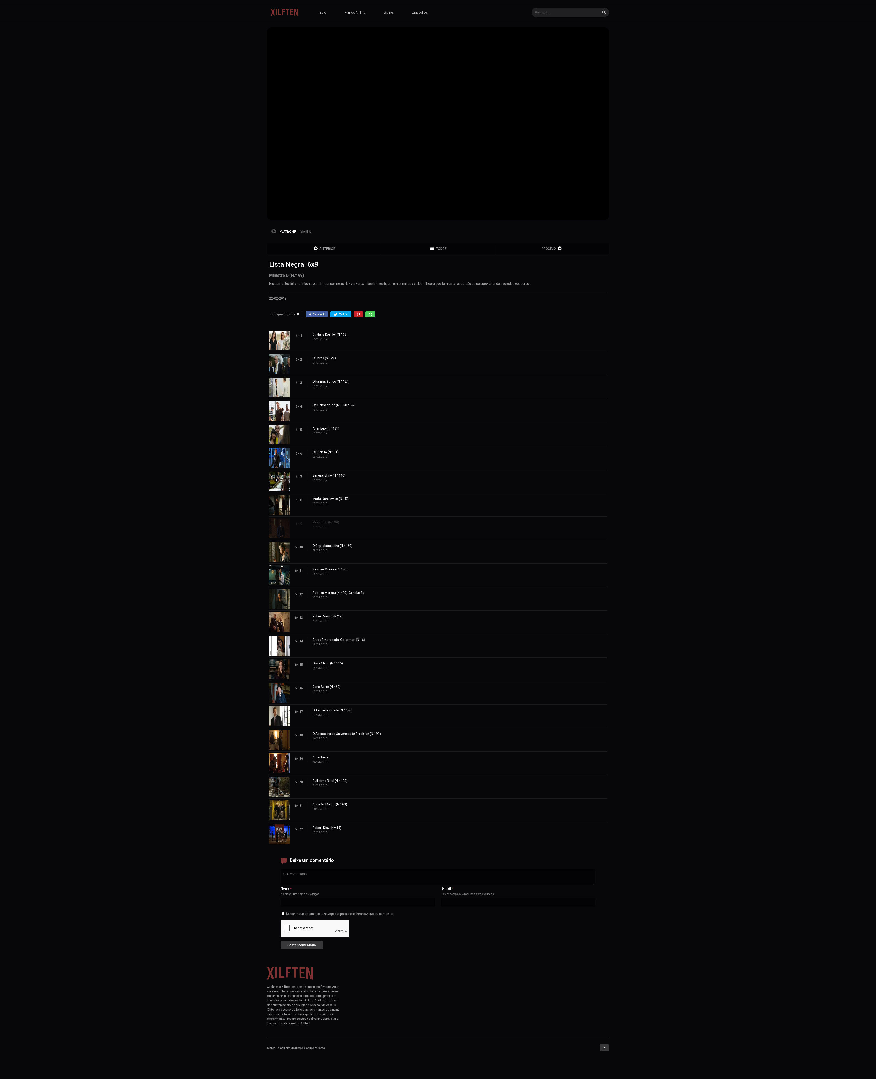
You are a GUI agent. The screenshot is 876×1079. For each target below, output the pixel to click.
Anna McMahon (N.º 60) (330, 804)
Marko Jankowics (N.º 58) (331, 499)
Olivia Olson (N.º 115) (328, 663)
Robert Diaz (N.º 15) (327, 828)
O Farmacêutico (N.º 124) (331, 381)
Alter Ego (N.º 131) (326, 428)
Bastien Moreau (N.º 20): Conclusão (338, 593)
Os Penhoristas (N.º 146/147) (334, 405)
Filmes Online (355, 12)
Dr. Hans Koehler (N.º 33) (330, 334)
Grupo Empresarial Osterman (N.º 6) (339, 640)
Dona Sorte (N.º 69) (327, 687)
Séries (389, 12)
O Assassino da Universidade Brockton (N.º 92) (347, 734)
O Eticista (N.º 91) (326, 452)
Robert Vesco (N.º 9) (327, 616)
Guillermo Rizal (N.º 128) (330, 781)
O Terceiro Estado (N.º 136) (332, 710)
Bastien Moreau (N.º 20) (330, 569)
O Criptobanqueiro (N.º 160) (332, 546)
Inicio (322, 12)
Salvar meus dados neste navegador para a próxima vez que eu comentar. (340, 914)
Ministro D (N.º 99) (326, 522)
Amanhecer (321, 757)
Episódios (420, 12)
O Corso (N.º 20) (324, 358)
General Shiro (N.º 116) (329, 475)
